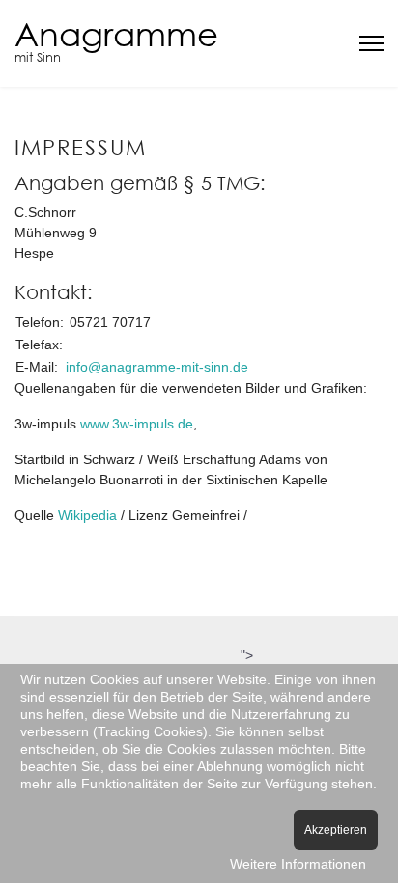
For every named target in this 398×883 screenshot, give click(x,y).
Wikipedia (89, 515)
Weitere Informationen (298, 863)
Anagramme (116, 33)
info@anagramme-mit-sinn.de (157, 366)
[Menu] (371, 43)
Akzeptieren (335, 830)
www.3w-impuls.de (136, 423)
